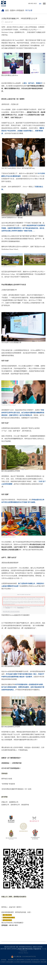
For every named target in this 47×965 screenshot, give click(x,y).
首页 (7, 10)
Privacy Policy (23, 953)
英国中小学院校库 (17, 10)
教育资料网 (20, 959)
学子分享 (28, 10)
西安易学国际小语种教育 (38, 959)
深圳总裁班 (10, 962)
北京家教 (27, 959)
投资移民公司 (12, 959)
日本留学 (3, 962)
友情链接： (4, 959)
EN (40, 4)
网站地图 (44, 962)
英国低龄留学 (36, 962)
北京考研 (17, 962)
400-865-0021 (32, 3)
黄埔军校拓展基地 (26, 962)
